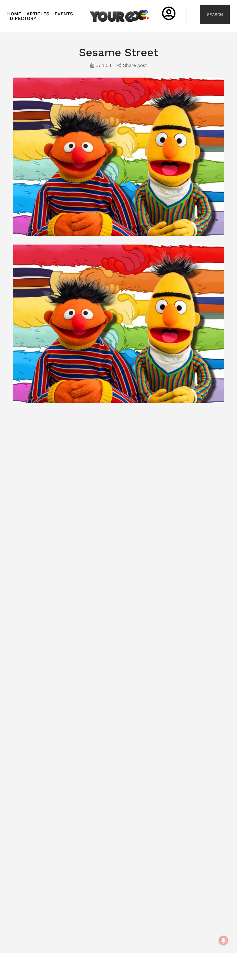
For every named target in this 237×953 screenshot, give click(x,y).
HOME (14, 14)
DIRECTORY (23, 18)
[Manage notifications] (223, 940)
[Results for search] (193, 28)
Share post (135, 65)
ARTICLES (38, 14)
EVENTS (64, 14)
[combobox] (193, 14)
